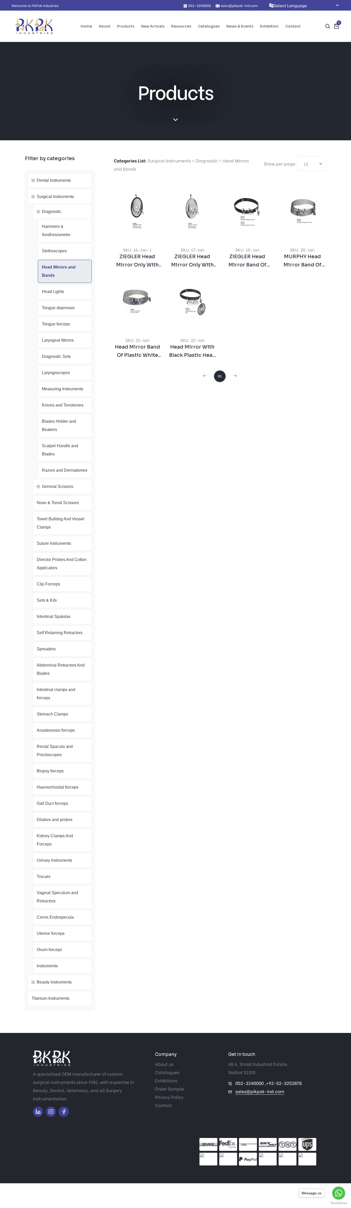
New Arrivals (152, 26)
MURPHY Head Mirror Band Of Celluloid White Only (302, 261)
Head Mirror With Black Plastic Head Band (192, 351)
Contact (293, 26)
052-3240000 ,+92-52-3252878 (268, 1083)
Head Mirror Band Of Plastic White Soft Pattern (137, 351)
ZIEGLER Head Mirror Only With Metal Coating (192, 261)
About (104, 26)
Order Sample (169, 1088)
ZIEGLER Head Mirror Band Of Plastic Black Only (247, 261)
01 (220, 375)
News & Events (239, 26)
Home (86, 26)
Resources (181, 26)
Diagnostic (207, 160)
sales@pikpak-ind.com (259, 1091)
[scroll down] (175, 120)
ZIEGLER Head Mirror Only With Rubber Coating (137, 261)
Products (125, 26)
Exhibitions (166, 1080)
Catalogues (209, 26)
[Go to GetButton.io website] (338, 1202)
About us (164, 1064)
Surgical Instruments (169, 160)
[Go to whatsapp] (338, 1193)
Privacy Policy (169, 1097)
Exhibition (269, 26)
